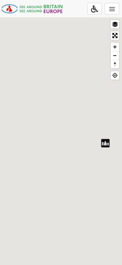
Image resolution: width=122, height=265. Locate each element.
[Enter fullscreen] (115, 35)
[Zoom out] (115, 55)
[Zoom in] (115, 47)
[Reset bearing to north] (115, 64)
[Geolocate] (115, 75)
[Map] (61, 141)
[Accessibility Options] (94, 9)
